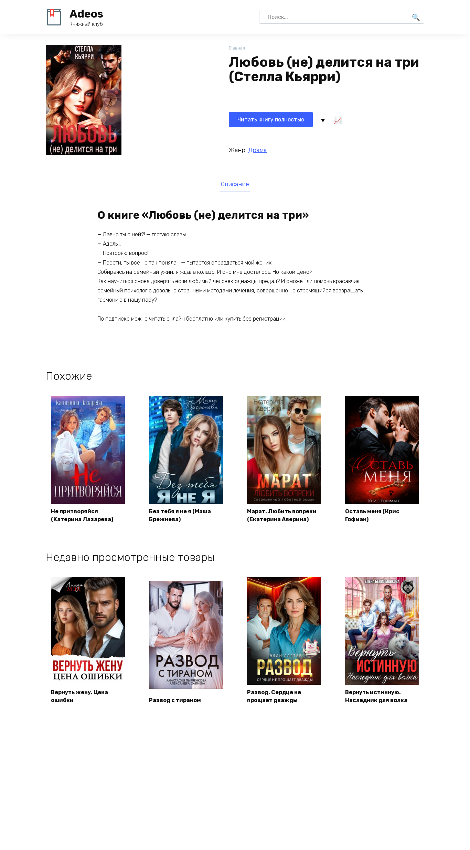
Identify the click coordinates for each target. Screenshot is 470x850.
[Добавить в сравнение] (337, 119)
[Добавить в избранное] (322, 119)
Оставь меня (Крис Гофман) (372, 515)
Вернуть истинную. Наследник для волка (376, 696)
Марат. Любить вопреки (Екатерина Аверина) (282, 515)
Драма (257, 150)
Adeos (86, 13)
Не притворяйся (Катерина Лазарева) (82, 515)
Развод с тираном (175, 700)
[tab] (235, 184)
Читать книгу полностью (270, 119)
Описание (235, 184)
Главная (237, 48)
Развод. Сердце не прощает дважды (274, 696)
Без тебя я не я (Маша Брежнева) (180, 515)
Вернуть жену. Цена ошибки (79, 696)
